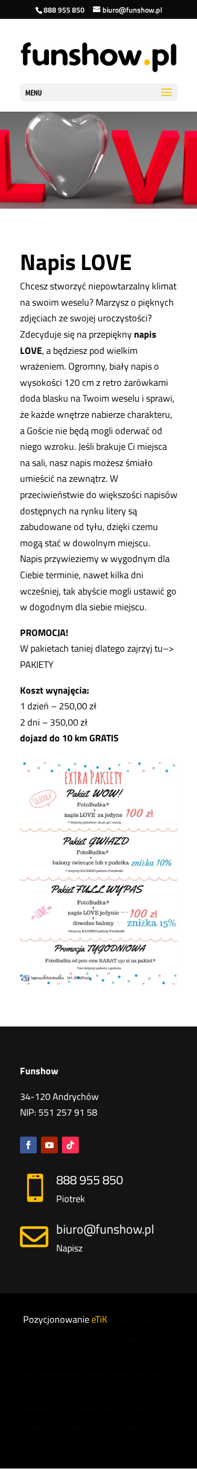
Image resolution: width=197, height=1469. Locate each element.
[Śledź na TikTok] (70, 1145)
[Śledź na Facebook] (28, 1145)
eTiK (99, 1319)
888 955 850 (64, 9)
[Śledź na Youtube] (49, 1145)
